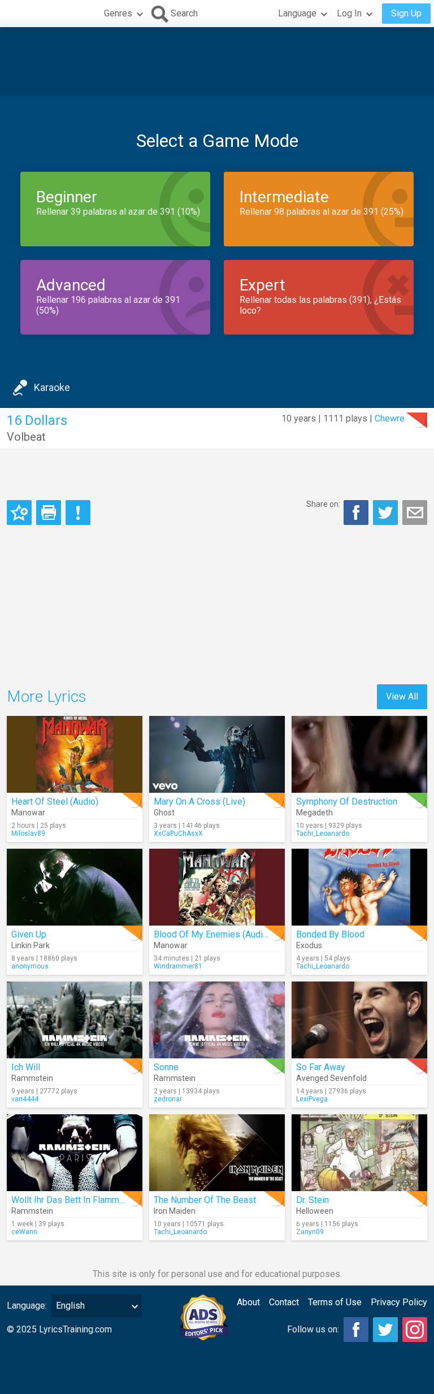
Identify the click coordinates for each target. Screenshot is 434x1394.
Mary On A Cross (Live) (199, 801)
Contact (284, 1302)
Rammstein (32, 1078)
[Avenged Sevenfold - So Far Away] (359, 1020)
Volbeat (26, 437)
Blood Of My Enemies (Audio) (212, 934)
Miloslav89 (28, 833)
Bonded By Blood (330, 934)
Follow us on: (313, 1329)
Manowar (28, 812)
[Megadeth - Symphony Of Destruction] (359, 754)
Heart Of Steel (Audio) (54, 801)
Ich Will (25, 1067)
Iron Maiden (175, 1210)
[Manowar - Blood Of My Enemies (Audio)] (217, 887)
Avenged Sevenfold (331, 1078)
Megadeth (314, 812)
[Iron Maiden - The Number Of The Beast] (217, 1152)
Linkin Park (30, 945)
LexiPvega (312, 1099)
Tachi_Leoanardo (322, 833)
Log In (349, 13)
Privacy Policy (399, 1302)
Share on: (323, 504)
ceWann (24, 1232)
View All (402, 696)
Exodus (309, 945)
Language (297, 13)
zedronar (168, 1099)
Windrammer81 (178, 966)
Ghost (164, 812)
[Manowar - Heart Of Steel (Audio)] (74, 754)
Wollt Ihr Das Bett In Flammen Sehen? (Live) (98, 1200)
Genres (118, 13)
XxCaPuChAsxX (178, 833)
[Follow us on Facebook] (356, 1329)
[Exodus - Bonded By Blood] (359, 887)
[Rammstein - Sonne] (217, 1020)
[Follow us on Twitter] (385, 1329)
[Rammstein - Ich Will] (74, 1020)
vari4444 (24, 1099)
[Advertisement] (217, 61)
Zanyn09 (310, 1232)
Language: (27, 1305)
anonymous (30, 966)
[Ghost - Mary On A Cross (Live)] (217, 754)
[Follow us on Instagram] (414, 1329)
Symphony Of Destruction (346, 801)
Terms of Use (335, 1302)
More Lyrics (46, 696)
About (248, 1302)
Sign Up (406, 13)
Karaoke (52, 387)
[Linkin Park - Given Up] (74, 887)
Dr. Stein (312, 1200)
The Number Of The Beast (205, 1200)
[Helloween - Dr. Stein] (359, 1152)
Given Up (28, 934)
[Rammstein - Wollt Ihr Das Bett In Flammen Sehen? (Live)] (74, 1152)
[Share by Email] (414, 512)
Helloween (314, 1210)
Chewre (390, 418)
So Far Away (320, 1067)
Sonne (166, 1067)
